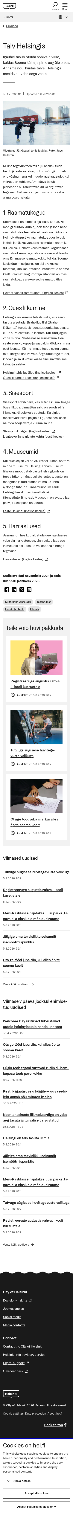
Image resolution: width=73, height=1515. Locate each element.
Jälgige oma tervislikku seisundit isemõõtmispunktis (29, 939)
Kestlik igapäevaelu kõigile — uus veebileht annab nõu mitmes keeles (35, 1094)
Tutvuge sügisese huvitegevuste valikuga (32, 753)
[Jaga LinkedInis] (14, 590)
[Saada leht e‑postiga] (29, 590)
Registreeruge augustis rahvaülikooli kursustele (35, 684)
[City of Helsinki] (11, 1394)
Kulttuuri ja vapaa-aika (18, 602)
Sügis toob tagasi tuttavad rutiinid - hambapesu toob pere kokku (36, 1070)
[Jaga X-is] (22, 590)
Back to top (53, 1424)
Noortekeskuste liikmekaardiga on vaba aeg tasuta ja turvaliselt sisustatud (35, 1117)
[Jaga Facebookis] (7, 590)
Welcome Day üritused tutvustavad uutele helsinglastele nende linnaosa (32, 1024)
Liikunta (34, 609)
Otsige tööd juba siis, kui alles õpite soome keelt (34, 822)
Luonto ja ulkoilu (14, 609)
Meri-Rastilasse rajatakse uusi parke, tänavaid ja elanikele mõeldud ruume (36, 916)
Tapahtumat (44, 602)
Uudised (12, 26)
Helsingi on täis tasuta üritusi (26, 1138)
